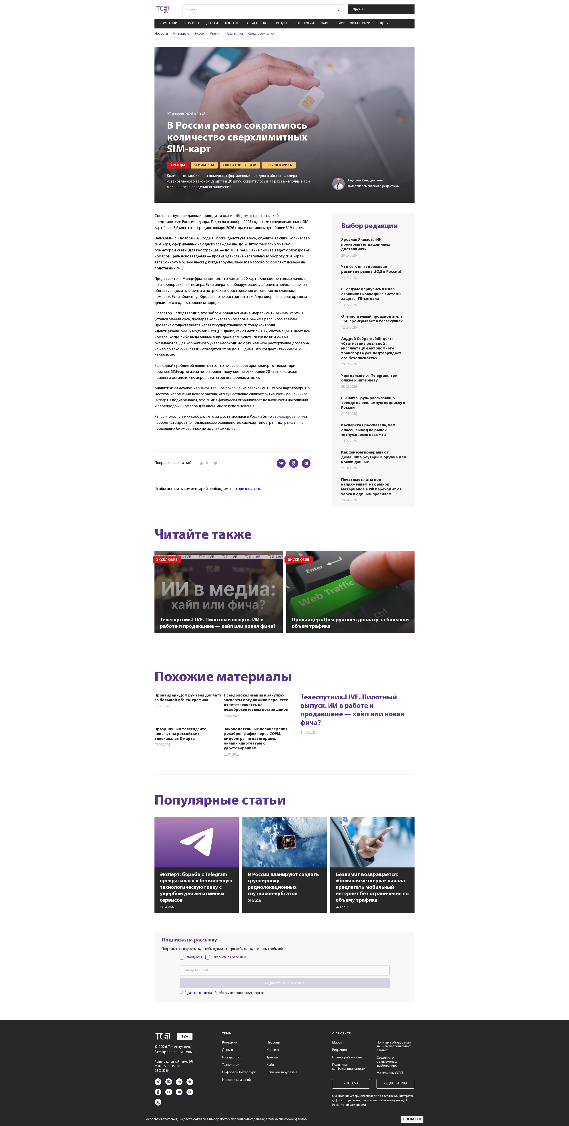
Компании (168, 23)
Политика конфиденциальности (348, 1067)
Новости (161, 34)
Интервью (181, 34)
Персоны (191, 23)
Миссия (337, 1042)
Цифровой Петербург (354, 23)
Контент (232, 23)
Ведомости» (248, 216)
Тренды (280, 23)
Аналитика (235, 34)
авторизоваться (246, 489)
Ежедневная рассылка (229, 957)
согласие (201, 993)
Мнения (215, 34)
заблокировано (287, 417)
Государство (257, 23)
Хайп (325, 23)
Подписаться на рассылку (284, 983)
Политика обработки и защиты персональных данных (394, 1046)
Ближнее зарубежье (281, 1072)
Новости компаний (236, 1080)
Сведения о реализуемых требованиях (387, 1061)
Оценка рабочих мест (348, 1057)
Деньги (212, 23)
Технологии (304, 23)
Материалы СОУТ (390, 1073)
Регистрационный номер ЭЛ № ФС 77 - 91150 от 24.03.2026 (174, 1066)
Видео (199, 34)
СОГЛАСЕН (412, 1119)
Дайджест (194, 957)
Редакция (339, 1050)
